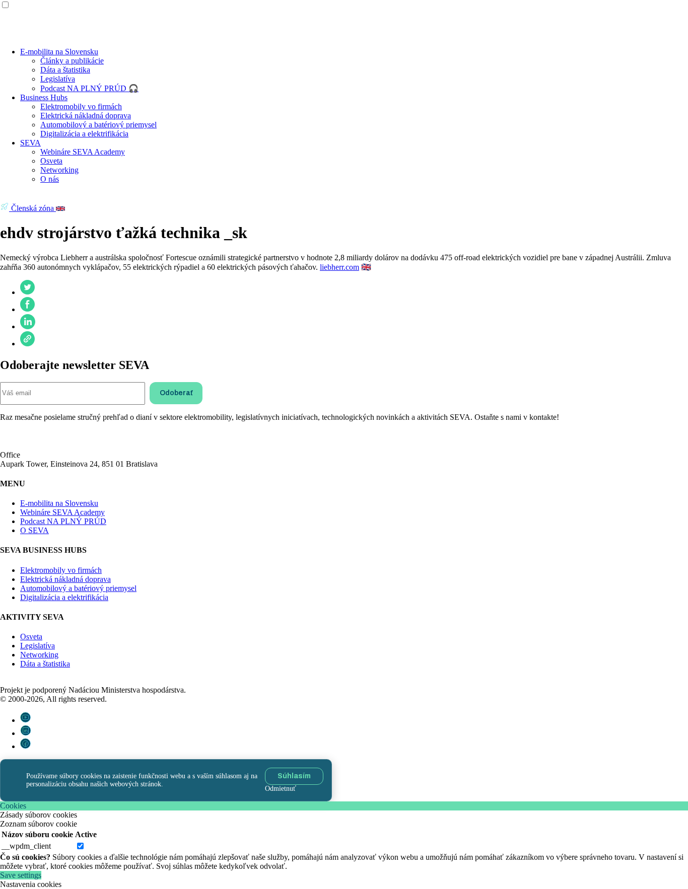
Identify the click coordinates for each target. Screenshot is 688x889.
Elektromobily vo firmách (81, 106)
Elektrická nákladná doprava (85, 115)
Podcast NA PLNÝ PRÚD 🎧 (89, 88)
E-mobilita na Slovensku (59, 51)
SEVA (30, 142)
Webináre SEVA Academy (82, 151)
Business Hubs (43, 97)
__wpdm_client (26, 846)
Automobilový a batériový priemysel (98, 124)
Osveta (51, 161)
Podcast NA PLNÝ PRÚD (63, 521)
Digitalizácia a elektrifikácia (84, 133)
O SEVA (34, 530)
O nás (49, 179)
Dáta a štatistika (65, 69)
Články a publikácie (72, 60)
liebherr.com (339, 267)
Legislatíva (57, 79)
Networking (59, 170)
